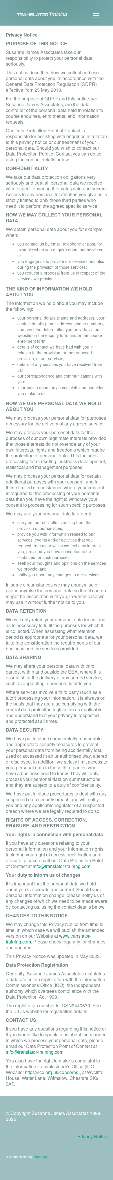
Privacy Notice (92, 1136)
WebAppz (41, 1156)
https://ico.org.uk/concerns (51, 1072)
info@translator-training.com (61, 866)
